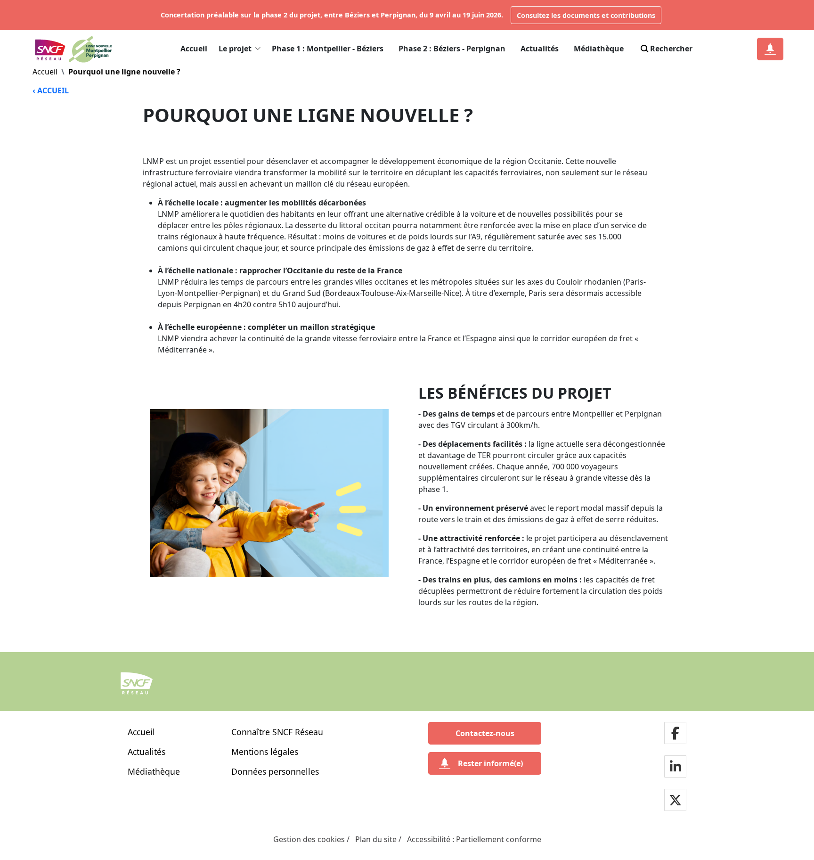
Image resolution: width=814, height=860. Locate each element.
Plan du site (376, 839)
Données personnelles (275, 771)
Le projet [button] (235, 48)
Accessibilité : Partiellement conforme (474, 839)
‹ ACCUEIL (51, 90)
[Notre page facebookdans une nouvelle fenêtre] (675, 733)
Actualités (540, 48)
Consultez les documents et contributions (586, 15)
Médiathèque (599, 48)
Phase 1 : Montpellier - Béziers (327, 48)
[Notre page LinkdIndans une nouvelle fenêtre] (675, 767)
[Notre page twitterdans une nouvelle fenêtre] (675, 800)
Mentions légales (264, 751)
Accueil (193, 48)
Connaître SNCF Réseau (277, 731)
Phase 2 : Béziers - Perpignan (452, 48)
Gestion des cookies (309, 839)
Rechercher (671, 48)
